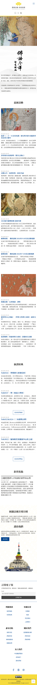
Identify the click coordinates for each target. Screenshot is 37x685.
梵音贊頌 (27, 618)
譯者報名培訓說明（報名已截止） (13, 155)
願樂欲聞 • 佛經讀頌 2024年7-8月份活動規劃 (17, 254)
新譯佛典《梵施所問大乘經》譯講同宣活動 (16, 337)
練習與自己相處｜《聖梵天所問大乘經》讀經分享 (18, 318)
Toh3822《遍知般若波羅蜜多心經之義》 (17, 439)
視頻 (27, 615)
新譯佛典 (9, 611)
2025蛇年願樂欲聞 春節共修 (11, 221)
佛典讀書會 (9, 639)
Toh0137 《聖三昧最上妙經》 (13, 393)
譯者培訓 (27, 636)
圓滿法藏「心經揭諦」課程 (10, 302)
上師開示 (27, 622)
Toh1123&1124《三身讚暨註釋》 (14, 419)
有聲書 (28, 611)
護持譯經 (5, 539)
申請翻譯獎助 (18, 653)
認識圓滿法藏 (28, 632)
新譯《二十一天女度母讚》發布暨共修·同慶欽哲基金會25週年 (18, 137)
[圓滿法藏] (18, 5)
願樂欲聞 (9, 643)
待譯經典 (9, 615)
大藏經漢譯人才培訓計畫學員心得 (16, 478)
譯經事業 (27, 639)
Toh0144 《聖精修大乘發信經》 (14, 373)
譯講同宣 (9, 636)
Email (2, 591)
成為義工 (18, 657)
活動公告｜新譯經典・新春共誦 (12, 173)
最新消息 (9, 632)
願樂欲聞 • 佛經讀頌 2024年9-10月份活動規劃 (18, 238)
